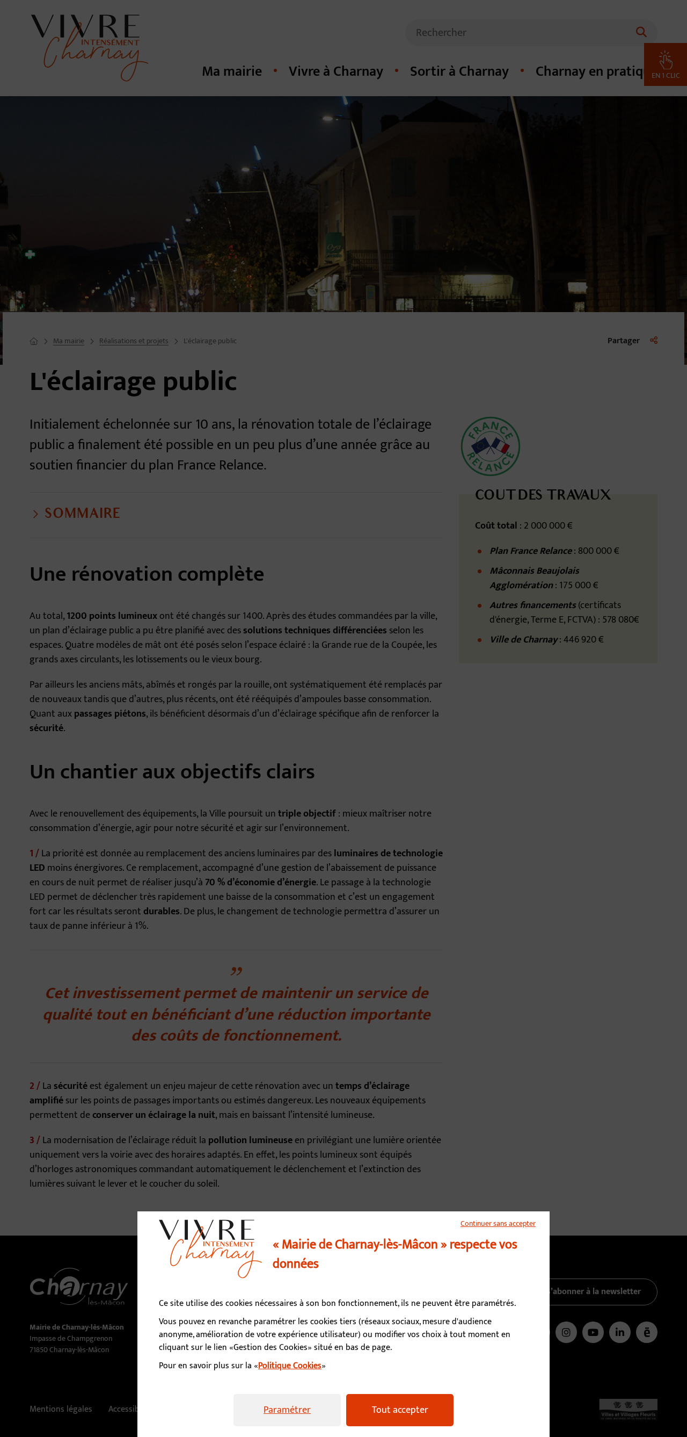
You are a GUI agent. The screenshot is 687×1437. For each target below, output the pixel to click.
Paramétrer (287, 1410)
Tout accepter (400, 1410)
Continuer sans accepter (498, 1223)
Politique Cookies (289, 1366)
